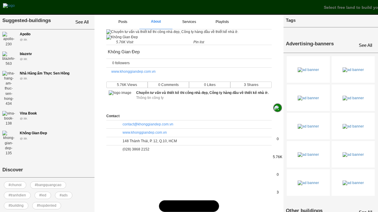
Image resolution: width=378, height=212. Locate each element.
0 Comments (168, 85)
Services (189, 22)
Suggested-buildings (26, 20)
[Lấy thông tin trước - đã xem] (277, 94)
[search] (177, 206)
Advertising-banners (310, 44)
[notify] (201, 206)
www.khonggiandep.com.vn (133, 71)
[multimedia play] (189, 206)
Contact (113, 116)
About (156, 21)
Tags (291, 20)
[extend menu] (255, 22)
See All (82, 21)
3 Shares (251, 85)
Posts (122, 22)
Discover (12, 170)
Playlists (222, 22)
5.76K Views (127, 85)
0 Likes (210, 85)
